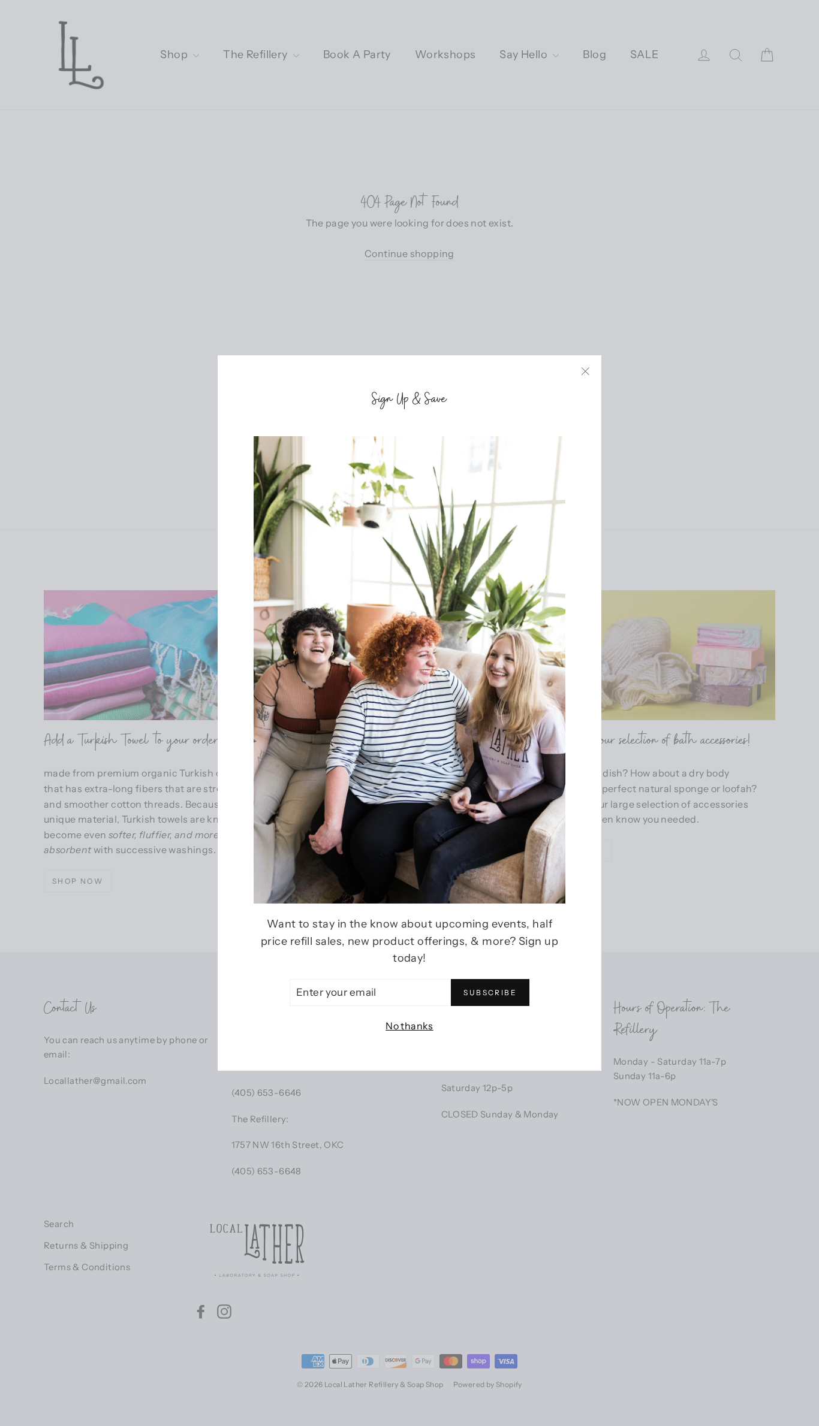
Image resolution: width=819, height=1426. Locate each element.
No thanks (409, 1026)
